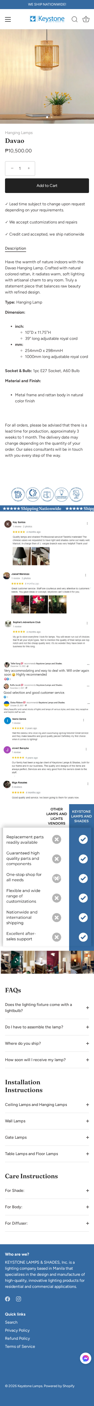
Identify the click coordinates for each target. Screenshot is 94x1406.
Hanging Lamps (19, 132)
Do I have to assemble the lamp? (34, 1027)
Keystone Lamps (30, 1386)
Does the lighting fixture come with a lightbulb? (38, 1007)
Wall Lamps (15, 1121)
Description (15, 248)
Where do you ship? (23, 1043)
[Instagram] (18, 1298)
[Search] (74, 20)
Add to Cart (47, 185)
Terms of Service (20, 1346)
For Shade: (14, 1190)
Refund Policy (17, 1338)
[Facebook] (7, 1298)
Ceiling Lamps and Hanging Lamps (36, 1104)
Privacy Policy (17, 1330)
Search (11, 1322)
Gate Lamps (16, 1137)
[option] (47, 493)
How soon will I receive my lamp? (35, 1059)
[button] (85, 1358)
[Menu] (8, 19)
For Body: (13, 1206)
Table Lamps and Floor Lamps (31, 1153)
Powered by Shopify (59, 1386)
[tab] (18, 248)
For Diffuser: (16, 1223)
